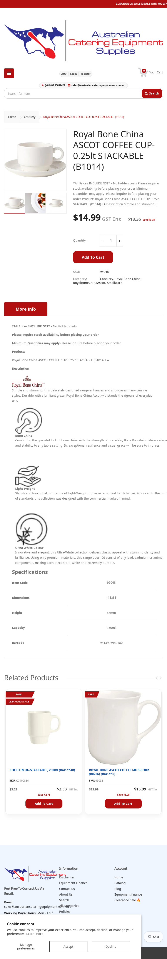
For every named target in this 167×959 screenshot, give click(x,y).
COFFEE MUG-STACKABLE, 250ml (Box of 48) (42, 770)
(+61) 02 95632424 (55, 85)
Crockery (29, 117)
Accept (68, 946)
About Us (66, 894)
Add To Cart (93, 257)
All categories (69, 906)
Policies (64, 911)
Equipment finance (128, 894)
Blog (117, 889)
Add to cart (44, 804)
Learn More (34, 934)
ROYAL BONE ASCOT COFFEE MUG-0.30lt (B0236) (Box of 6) (119, 772)
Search (64, 900)
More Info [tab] (26, 309)
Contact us (67, 889)
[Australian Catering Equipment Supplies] (83, 39)
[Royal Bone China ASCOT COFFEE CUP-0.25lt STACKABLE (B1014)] (35, 160)
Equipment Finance (73, 883)
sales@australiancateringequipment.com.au (98, 85)
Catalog (120, 883)
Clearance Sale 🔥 (127, 900)
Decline (110, 946)
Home (12, 117)
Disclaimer (67, 877)
